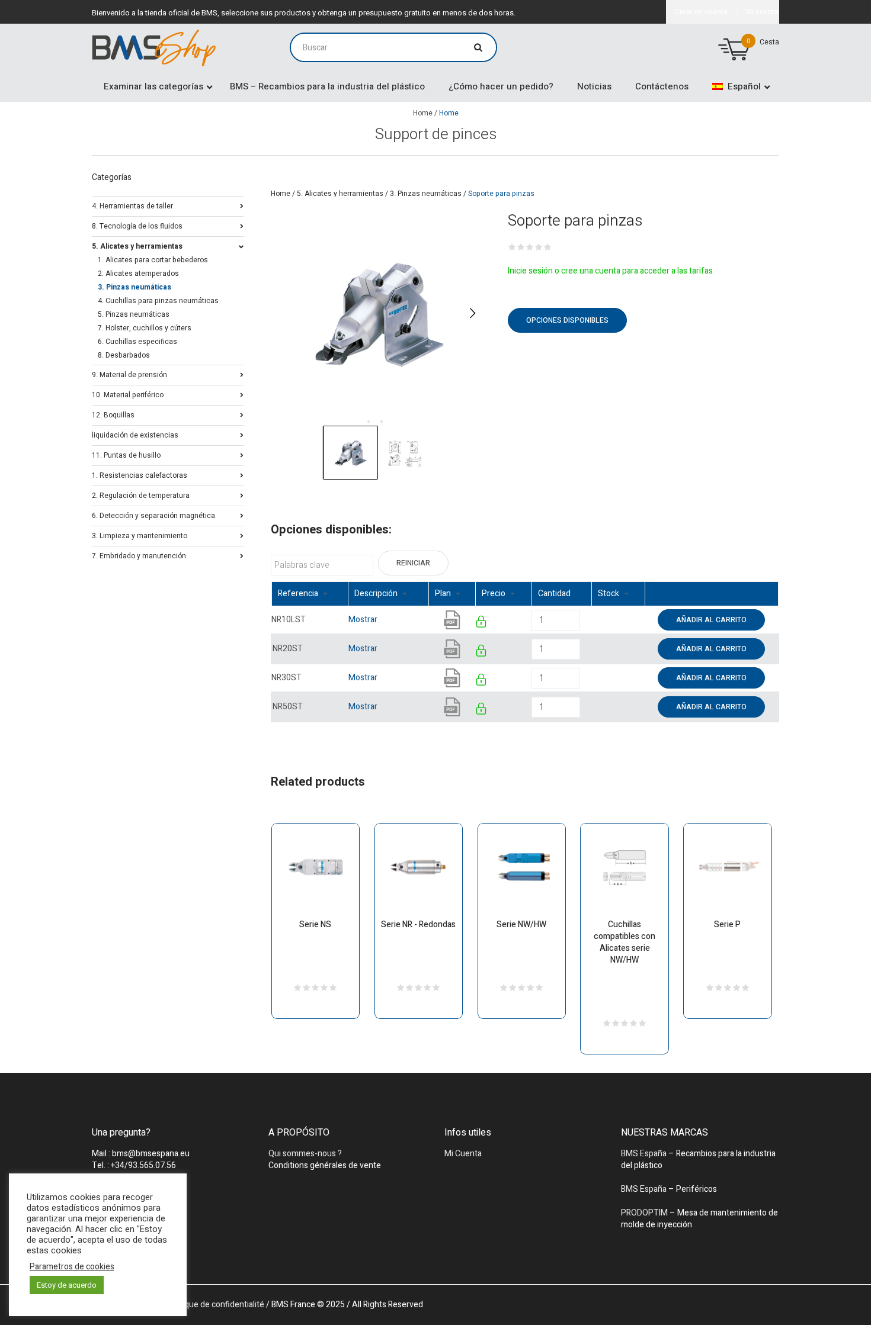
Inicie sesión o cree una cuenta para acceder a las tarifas (610, 271)
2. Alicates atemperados (138, 273)
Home (423, 113)
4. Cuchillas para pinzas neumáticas (158, 300)
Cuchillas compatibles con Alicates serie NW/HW (624, 942)
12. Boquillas (113, 414)
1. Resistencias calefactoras (139, 474)
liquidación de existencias (135, 434)
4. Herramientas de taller (132, 205)
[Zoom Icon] (378, 313)
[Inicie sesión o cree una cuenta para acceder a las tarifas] (482, 624)
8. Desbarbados (124, 355)
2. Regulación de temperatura (141, 494)
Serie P (727, 924)
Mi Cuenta (463, 1153)
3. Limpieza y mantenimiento (139, 534)
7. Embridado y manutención (139, 555)
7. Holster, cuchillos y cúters (144, 328)
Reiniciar (413, 563)
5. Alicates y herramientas (340, 193)
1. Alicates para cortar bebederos (153, 260)
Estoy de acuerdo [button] (67, 1285)
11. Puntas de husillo (126, 454)
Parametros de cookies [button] (72, 1267)
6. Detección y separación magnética (153, 514)
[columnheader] (309, 594)
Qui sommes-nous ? (305, 1153)
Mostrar (362, 619)
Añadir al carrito (711, 620)
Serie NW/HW (521, 924)
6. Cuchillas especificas (137, 341)
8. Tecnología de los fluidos (137, 225)
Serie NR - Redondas (418, 924)
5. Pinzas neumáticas (133, 314)
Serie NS (315, 924)
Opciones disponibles (567, 320)
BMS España (644, 1153)
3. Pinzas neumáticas (426, 193)
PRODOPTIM (644, 1213)
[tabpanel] (378, 313)
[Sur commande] (592, 619)
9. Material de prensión (129, 373)
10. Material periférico (128, 394)
